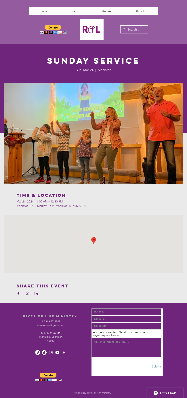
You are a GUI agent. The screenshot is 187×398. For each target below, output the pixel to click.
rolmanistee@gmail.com (51, 325)
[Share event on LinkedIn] (36, 293)
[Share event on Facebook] (18, 293)
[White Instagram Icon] (50, 352)
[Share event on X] (27, 293)
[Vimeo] (37, 352)
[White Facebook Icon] (64, 352)
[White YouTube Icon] (57, 352)
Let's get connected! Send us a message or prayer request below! (119, 334)
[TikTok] (44, 352)
